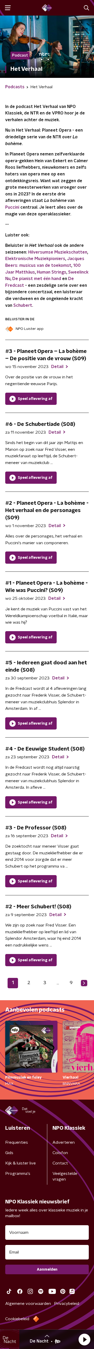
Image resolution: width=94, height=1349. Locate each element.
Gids (9, 1153)
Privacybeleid (66, 1304)
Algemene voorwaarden (28, 1304)
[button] (84, 1339)
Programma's (17, 1173)
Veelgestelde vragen (64, 1176)
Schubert (22, 305)
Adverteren (63, 1142)
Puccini (12, 207)
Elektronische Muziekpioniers (35, 259)
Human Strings (51, 272)
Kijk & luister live (20, 1163)
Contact (60, 1163)
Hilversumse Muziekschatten (57, 252)
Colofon (60, 1153)
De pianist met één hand (36, 279)
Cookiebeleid (17, 1319)
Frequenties (16, 1142)
